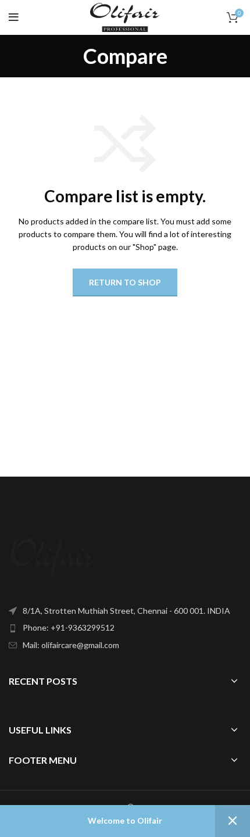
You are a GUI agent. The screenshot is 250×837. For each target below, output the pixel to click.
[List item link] (125, 627)
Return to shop (125, 282)
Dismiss (232, 821)
